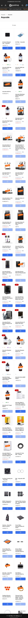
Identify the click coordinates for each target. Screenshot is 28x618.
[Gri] (6, 118)
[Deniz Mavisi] (6, 374)
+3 (9, 347)
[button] (1, 5)
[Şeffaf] (2, 64)
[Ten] (6, 64)
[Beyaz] (4, 64)
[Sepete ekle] (7, 48)
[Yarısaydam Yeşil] (19, 91)
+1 (9, 64)
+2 (22, 64)
